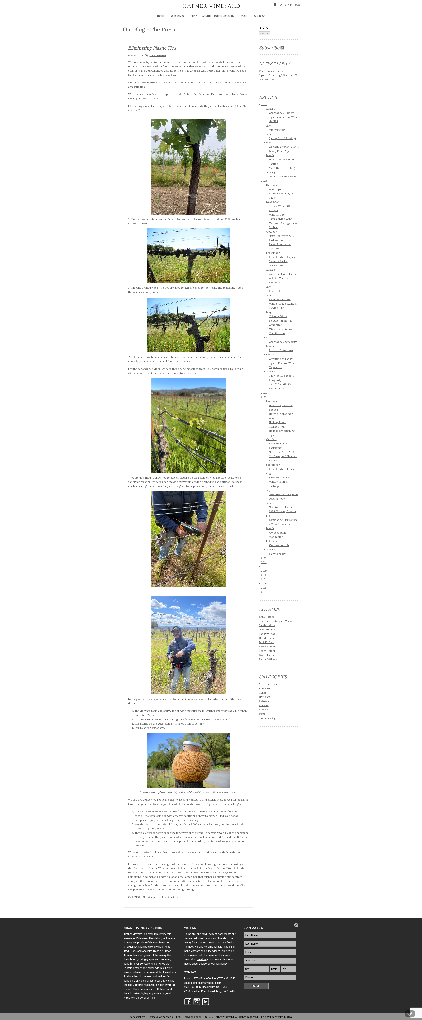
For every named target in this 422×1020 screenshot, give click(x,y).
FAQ (178, 1016)
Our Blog (259, 16)
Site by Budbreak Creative (277, 1016)
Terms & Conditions (160, 1016)
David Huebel (158, 55)
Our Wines (177, 16)
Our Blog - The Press (149, 29)
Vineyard (152, 897)
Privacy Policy (192, 1016)
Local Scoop (266, 709)
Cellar (262, 692)
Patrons (264, 701)
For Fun (264, 705)
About (160, 16)
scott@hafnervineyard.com (206, 982)
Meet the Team (268, 684)
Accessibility (137, 1016)
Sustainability (169, 897)
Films (262, 713)
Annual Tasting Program (218, 16)
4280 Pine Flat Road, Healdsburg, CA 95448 (209, 991)
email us (201, 959)
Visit (244, 16)
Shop (194, 16)
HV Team (264, 696)
